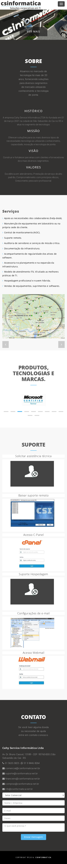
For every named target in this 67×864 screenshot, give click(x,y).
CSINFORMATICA (43, 857)
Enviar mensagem (33, 836)
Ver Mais (33, 31)
